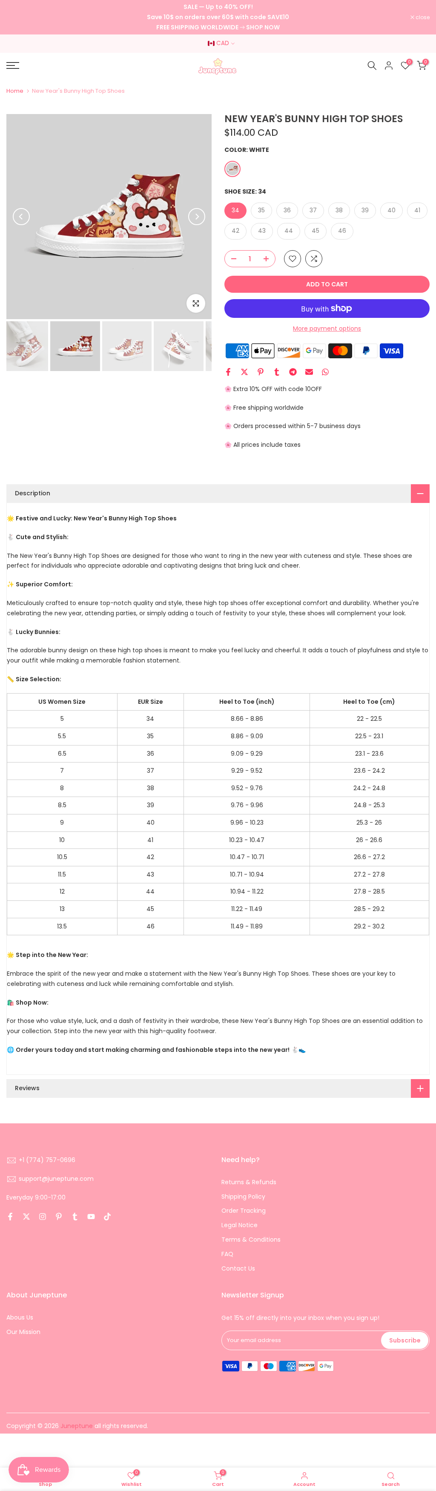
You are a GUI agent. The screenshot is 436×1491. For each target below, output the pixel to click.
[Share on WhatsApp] (325, 372)
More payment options (327, 328)
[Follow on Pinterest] (59, 1216)
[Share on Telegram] (293, 372)
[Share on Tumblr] (277, 372)
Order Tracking (243, 1210)
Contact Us (238, 1268)
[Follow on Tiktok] (107, 1216)
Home (14, 91)
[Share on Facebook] (228, 372)
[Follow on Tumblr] (75, 1216)
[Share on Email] (309, 372)
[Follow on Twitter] (26, 1216)
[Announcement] (218, 17)
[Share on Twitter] (244, 372)
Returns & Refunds (248, 1182)
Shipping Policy (243, 1196)
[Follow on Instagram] (42, 1216)
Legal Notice (239, 1225)
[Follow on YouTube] (91, 1216)
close (18, 17)
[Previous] (21, 216)
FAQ (227, 1254)
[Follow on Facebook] (10, 1216)
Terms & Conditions (251, 1239)
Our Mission (23, 1332)
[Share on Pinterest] (260, 372)
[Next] (196, 216)
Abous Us (19, 1317)
